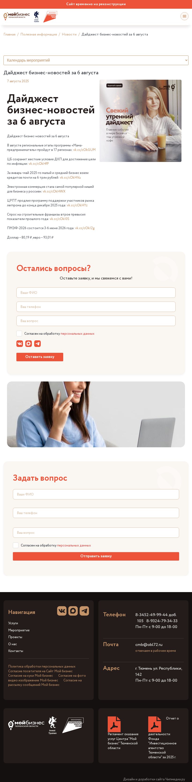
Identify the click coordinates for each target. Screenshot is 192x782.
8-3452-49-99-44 (151, 615)
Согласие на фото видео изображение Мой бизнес (47, 678)
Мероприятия (19, 630)
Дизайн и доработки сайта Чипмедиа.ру (154, 779)
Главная (9, 34)
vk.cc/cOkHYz (77, 205)
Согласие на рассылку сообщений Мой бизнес (45, 683)
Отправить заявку (96, 556)
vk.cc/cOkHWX (54, 191)
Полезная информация (38, 34)
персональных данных (77, 333)
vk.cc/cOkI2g (85, 228)
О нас (12, 644)
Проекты (15, 637)
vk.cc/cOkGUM (84, 150)
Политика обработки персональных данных (41, 666)
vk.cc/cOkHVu (70, 177)
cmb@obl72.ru (148, 645)
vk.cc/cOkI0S (59, 219)
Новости (69, 34)
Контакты (15, 651)
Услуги (13, 623)
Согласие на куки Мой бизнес (30, 675)
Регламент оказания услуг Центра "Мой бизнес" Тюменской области (123, 741)
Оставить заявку (39, 357)
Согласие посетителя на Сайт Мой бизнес (40, 671)
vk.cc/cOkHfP (39, 163)
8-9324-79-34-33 (161, 621)
